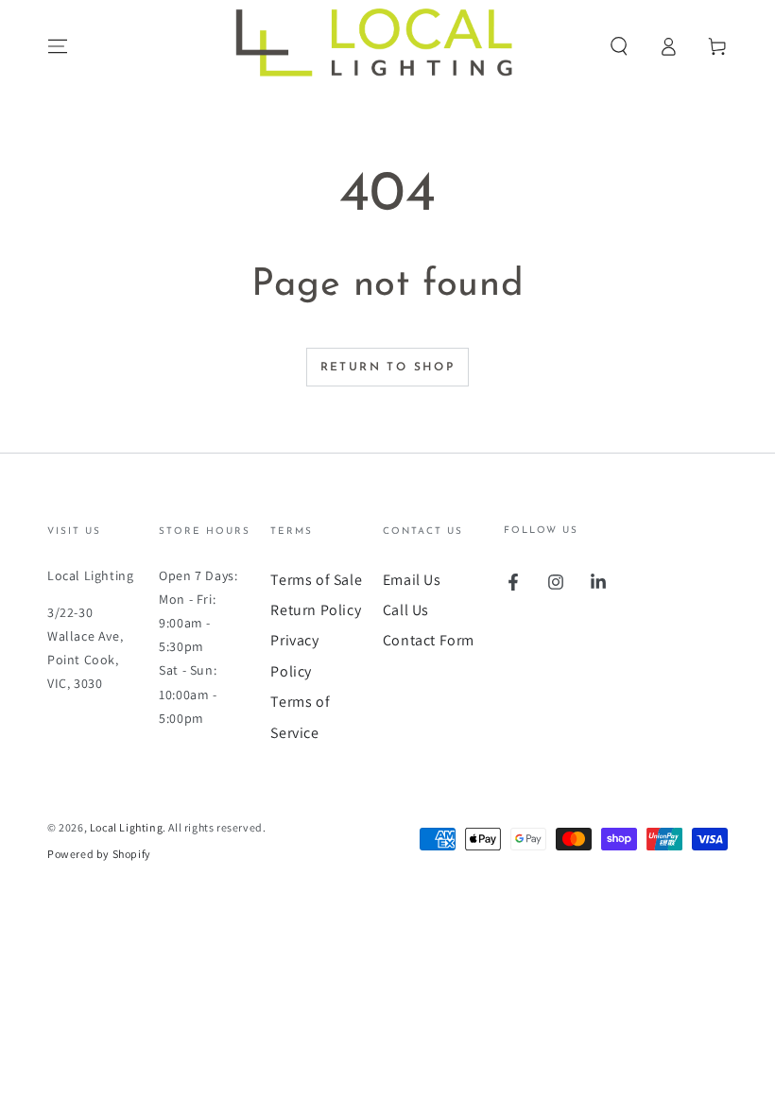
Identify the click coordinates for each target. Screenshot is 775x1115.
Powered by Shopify (99, 854)
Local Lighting (126, 827)
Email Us (412, 580)
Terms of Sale (316, 580)
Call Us (406, 610)
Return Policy (315, 610)
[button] (619, 46)
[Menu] (57, 46)
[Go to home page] (387, 46)
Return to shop (388, 367)
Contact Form (428, 640)
